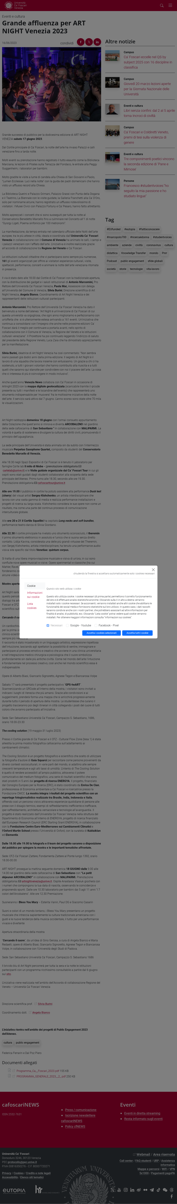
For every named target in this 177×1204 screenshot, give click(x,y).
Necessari (57, 625)
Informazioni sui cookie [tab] (35, 595)
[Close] (153, 569)
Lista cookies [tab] (31, 606)
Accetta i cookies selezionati (102, 633)
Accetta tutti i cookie (137, 633)
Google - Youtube (80, 625)
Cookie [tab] (31, 585)
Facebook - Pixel (109, 625)
